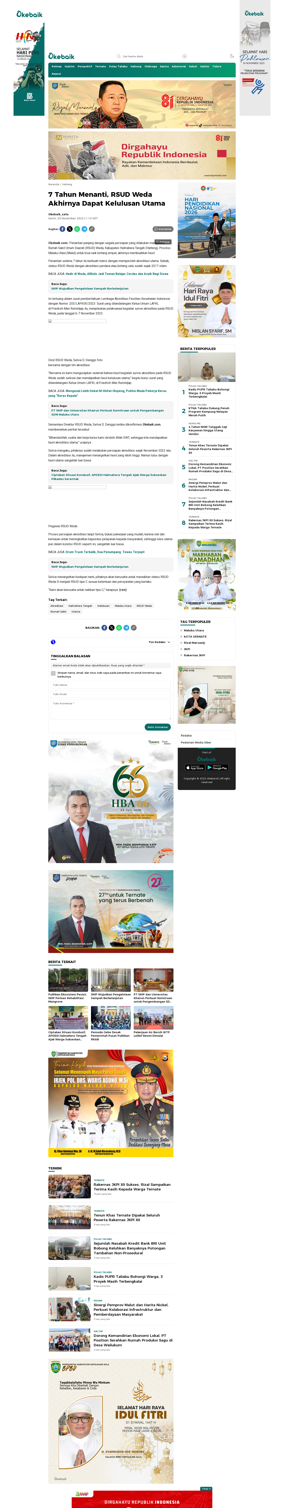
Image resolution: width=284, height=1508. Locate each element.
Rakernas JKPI (194, 655)
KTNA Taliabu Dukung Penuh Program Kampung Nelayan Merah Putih (209, 412)
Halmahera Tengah (80, 605)
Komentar (165, 229)
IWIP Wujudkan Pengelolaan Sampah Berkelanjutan (89, 288)
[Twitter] (70, 229)
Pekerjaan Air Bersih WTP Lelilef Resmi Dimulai (152, 1034)
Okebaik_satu (58, 214)
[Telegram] (84, 229)
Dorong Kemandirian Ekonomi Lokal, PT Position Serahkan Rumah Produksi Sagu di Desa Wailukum (133, 1340)
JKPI (187, 649)
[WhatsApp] (77, 229)
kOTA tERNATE (195, 636)
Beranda (53, 184)
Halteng (67, 184)
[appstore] (195, 767)
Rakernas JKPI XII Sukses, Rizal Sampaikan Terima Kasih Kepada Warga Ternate (132, 1187)
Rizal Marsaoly (194, 643)
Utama (76, 611)
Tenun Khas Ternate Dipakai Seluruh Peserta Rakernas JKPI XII (127, 1217)
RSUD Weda (144, 605)
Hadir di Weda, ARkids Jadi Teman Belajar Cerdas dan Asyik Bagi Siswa (117, 274)
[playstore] (217, 767)
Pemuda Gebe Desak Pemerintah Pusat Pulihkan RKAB (110, 1036)
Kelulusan (103, 605)
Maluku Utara (123, 605)
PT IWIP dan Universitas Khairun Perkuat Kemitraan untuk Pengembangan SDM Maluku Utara (107, 412)
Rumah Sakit (58, 611)
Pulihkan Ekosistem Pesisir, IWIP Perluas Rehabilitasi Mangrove (67, 998)
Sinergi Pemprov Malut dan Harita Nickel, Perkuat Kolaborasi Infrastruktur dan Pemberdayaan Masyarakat (131, 1310)
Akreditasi (56, 605)
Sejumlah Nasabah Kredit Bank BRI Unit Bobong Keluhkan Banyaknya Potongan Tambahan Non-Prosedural (130, 1248)
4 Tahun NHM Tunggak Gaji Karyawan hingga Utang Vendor (208, 430)
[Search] (184, 56)
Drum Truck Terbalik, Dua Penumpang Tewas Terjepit (105, 552)
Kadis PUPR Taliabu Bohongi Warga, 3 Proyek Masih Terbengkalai (128, 1279)
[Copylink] (92, 229)
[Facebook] (62, 229)
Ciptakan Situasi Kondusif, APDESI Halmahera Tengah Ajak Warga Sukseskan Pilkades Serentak (108, 477)
